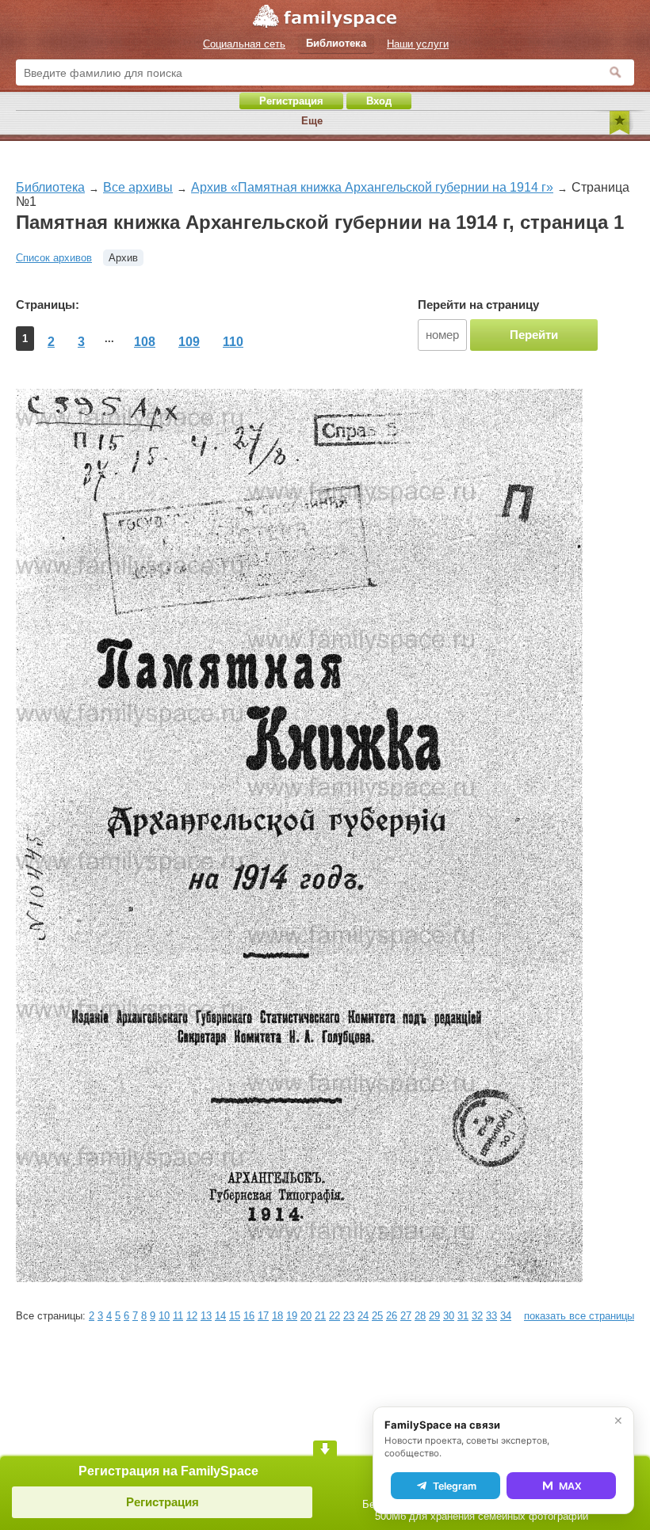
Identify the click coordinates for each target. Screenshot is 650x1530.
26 (391, 1316)
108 (144, 341)
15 (234, 1316)
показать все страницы (579, 1316)
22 (334, 1316)
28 (420, 1316)
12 (191, 1316)
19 (291, 1316)
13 (206, 1316)
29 (434, 1316)
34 (505, 1316)
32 (477, 1316)
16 (248, 1316)
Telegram (454, 1486)
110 (233, 341)
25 (377, 1316)
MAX (570, 1486)
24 (363, 1316)
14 (220, 1316)
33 (491, 1316)
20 (306, 1316)
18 (277, 1316)
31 (462, 1316)
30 (448, 1316)
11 (178, 1316)
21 (320, 1316)
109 (189, 341)
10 (164, 1316)
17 (263, 1316)
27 (405, 1316)
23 (348, 1316)
